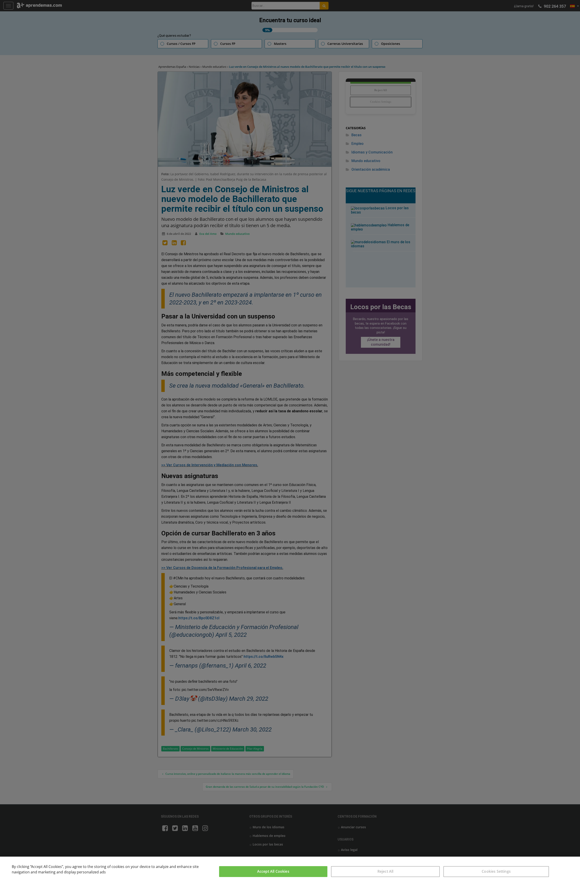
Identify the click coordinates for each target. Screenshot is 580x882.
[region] (290, 869)
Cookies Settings (496, 871)
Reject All (385, 871)
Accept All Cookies (273, 871)
